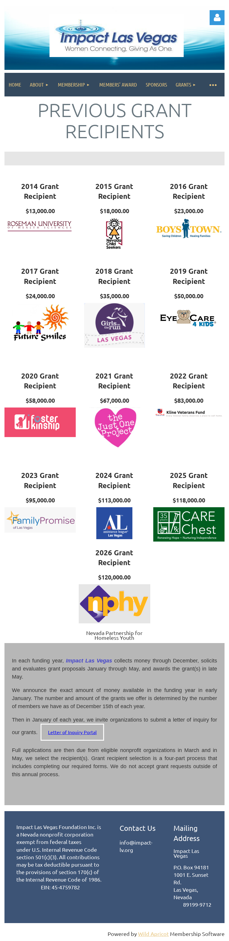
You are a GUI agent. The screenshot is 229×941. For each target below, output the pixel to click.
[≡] (213, 84)
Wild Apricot (153, 934)
